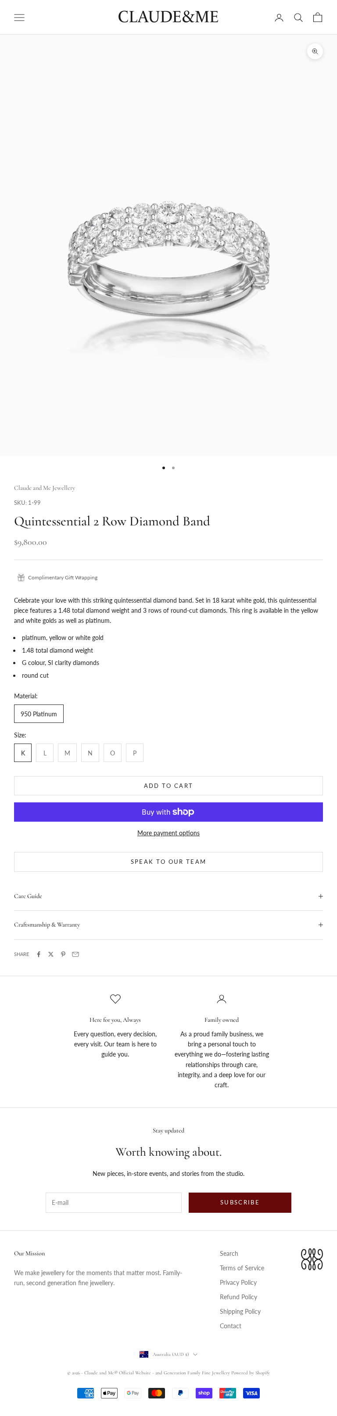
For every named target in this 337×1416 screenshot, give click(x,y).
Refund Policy (238, 1297)
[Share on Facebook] (38, 954)
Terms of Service (242, 1268)
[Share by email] (75, 954)
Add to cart (169, 785)
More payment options (168, 833)
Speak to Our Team (169, 861)
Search (229, 1253)
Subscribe (240, 1202)
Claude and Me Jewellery (44, 488)
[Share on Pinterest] (63, 954)
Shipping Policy (240, 1311)
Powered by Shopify (250, 1373)
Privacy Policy (238, 1282)
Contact (230, 1326)
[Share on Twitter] (50, 954)
